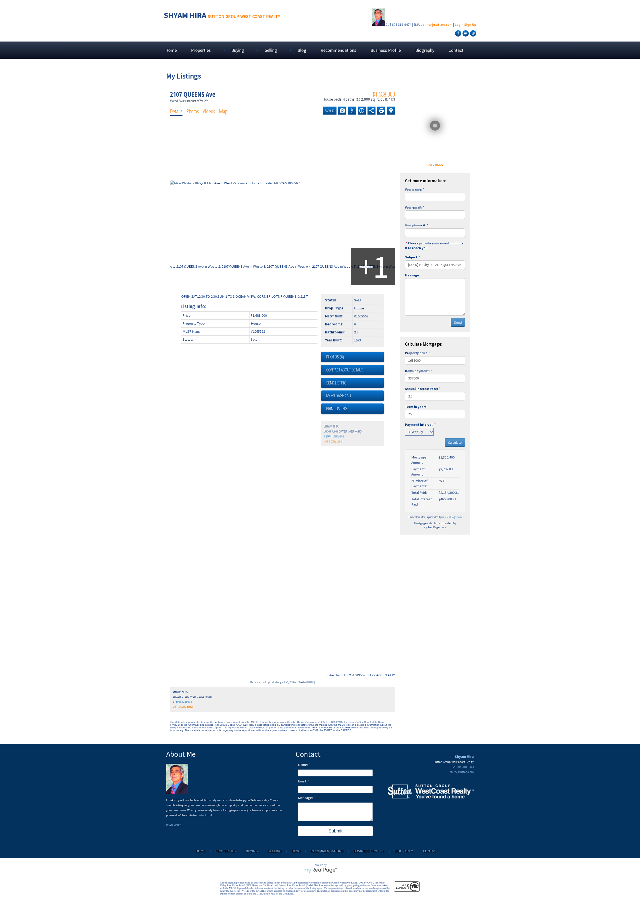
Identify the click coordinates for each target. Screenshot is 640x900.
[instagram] (472, 33)
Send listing (336, 383)
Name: (303, 764)
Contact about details (344, 370)
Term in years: (416, 407)
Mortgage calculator (355, 395)
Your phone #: (415, 225)
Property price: (416, 353)
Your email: (413, 207)
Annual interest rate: (421, 389)
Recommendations (338, 50)
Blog (302, 50)
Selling (275, 851)
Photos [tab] (192, 111)
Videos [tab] (209, 111)
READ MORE (173, 825)
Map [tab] (223, 111)
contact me (203, 815)
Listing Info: (193, 306)
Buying (252, 851)
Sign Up (470, 24)
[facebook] (457, 33)
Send (458, 322)
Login (459, 24)
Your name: (413, 189)
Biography (424, 50)
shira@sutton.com (437, 24)
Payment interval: (419, 424)
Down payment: (417, 371)
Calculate (455, 442)
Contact (456, 50)
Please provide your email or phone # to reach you (434, 245)
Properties (225, 851)
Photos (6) (335, 357)
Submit (335, 830)
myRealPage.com (452, 517)
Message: (412, 275)
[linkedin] (465, 33)
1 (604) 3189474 (334, 436)
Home (171, 50)
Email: (303, 781)
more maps (435, 164)
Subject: (411, 257)
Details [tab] (176, 111)
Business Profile (385, 50)
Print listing (336, 408)
